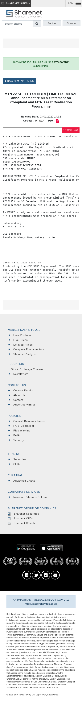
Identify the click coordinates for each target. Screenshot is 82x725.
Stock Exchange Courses (27, 369)
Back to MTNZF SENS (20, 80)
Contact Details (23, 390)
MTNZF (39, 120)
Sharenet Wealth (24, 523)
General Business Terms (29, 421)
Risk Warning (21, 430)
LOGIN (70, 3)
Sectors (52, 23)
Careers (18, 399)
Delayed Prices (23, 344)
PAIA (16, 435)
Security (18, 440)
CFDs (16, 464)
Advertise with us (24, 404)
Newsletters (20, 374)
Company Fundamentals (28, 349)
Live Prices (20, 340)
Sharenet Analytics (25, 354)
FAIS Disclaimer (23, 425)
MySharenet (61, 61)
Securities (19, 459)
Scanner (71, 23)
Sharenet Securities (26, 513)
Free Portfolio (22, 335)
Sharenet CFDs (23, 518)
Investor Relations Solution (30, 497)
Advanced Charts (24, 480)
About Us (19, 395)
